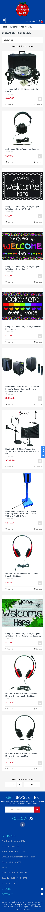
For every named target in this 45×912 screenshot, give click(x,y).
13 (26, 784)
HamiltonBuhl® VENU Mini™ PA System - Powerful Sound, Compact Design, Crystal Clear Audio (23, 389)
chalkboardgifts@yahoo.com (22, 857)
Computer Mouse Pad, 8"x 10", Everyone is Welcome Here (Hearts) (22, 268)
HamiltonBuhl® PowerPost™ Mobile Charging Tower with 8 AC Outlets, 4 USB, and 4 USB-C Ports (21, 513)
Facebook (22, 824)
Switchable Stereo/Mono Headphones (22, 149)
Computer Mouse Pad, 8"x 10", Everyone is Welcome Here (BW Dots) (22, 208)
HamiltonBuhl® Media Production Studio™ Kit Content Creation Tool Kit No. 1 (22, 451)
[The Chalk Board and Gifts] (22, 9)
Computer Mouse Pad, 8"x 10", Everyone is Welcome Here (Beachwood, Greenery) (23, 635)
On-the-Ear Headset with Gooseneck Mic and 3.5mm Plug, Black (22, 754)
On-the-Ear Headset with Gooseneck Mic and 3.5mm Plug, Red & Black (22, 695)
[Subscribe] (37, 810)
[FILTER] (43, 456)
